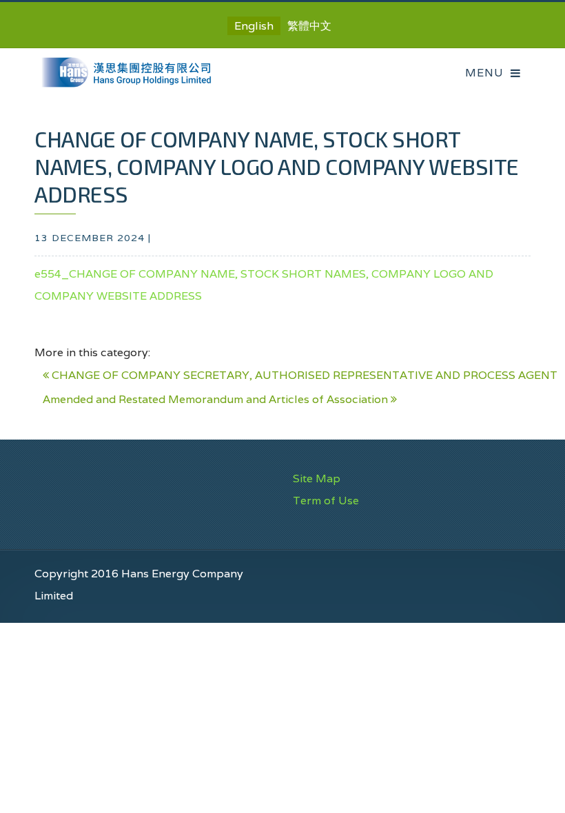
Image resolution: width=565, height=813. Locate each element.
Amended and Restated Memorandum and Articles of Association (217, 399)
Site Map (316, 478)
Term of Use (326, 500)
